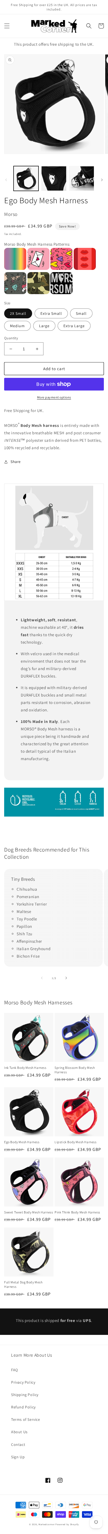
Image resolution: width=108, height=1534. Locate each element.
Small (81, 313)
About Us (19, 1431)
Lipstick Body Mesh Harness (76, 1142)
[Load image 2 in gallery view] (53, 178)
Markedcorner (46, 1524)
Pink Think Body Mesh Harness (77, 1212)
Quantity (11, 338)
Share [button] (16, 461)
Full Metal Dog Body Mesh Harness (23, 1284)
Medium (17, 325)
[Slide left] (6, 180)
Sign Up (18, 1456)
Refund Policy (23, 1407)
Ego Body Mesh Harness (22, 1142)
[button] (7, 26)
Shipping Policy (24, 1394)
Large (44, 325)
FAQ (14, 1369)
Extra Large (74, 325)
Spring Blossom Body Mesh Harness (75, 1070)
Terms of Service (25, 1419)
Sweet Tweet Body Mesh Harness (28, 1212)
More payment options (54, 397)
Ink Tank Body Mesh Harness (25, 1068)
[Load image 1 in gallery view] (26, 178)
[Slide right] (102, 180)
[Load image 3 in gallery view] (81, 178)
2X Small (18, 313)
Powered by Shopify (67, 1524)
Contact (18, 1444)
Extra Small (51, 313)
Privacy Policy (23, 1382)
